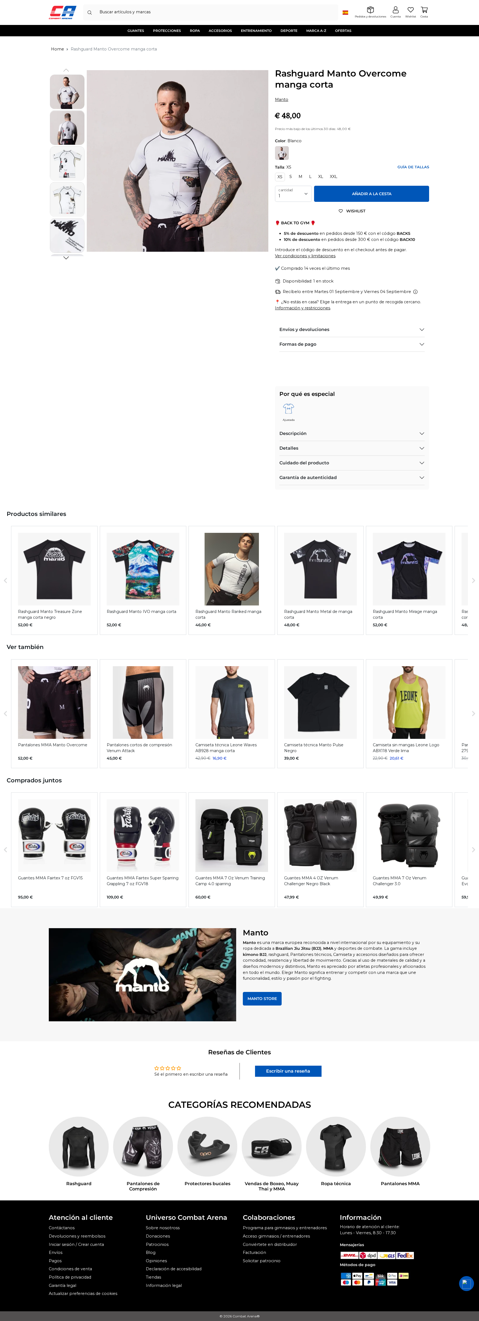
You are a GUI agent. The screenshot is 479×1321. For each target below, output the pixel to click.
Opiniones (156, 1260)
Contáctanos (62, 1227)
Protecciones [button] (167, 31)
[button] (66, 257)
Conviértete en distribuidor (270, 1244)
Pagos (55, 1260)
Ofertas (343, 31)
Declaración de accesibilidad (174, 1268)
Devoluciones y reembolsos (77, 1236)
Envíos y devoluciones (304, 329)
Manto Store (262, 998)
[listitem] (54, 580)
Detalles (288, 448)
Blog (151, 1252)
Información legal (164, 1285)
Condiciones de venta (70, 1268)
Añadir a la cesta (371, 193)
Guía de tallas (413, 167)
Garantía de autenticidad (308, 477)
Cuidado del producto (304, 462)
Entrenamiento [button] (256, 31)
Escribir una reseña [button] (288, 1071)
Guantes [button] (136, 31)
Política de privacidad (70, 1277)
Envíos (55, 1252)
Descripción (293, 433)
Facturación (254, 1252)
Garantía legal (62, 1285)
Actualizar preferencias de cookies (83, 1293)
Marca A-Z (316, 31)
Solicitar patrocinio (262, 1260)
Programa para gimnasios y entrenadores (285, 1227)
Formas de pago (297, 344)
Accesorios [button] (220, 31)
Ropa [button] (195, 31)
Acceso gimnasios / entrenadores (276, 1236)
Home (57, 49)
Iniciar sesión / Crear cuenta (76, 1244)
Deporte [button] (289, 31)
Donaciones (158, 1236)
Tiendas (153, 1277)
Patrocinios (157, 1244)
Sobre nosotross (163, 1227)
